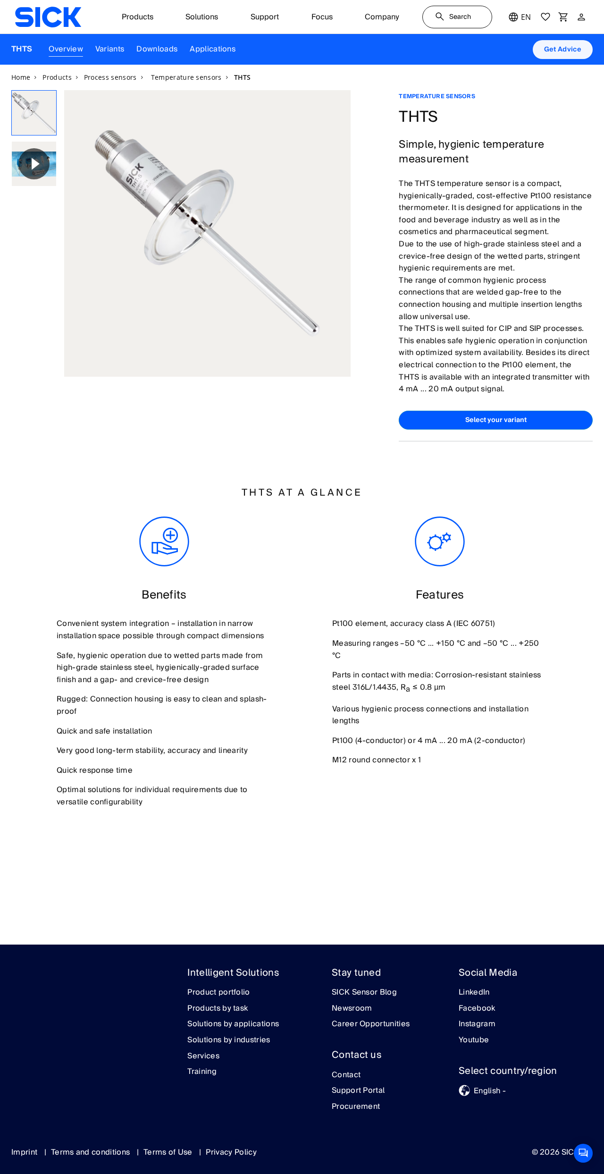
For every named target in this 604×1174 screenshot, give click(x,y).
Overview (66, 49)
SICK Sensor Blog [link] (364, 993)
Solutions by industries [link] (228, 1040)
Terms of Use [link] (168, 1152)
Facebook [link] (477, 1009)
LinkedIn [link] (474, 993)
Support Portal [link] (358, 1091)
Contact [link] (346, 1075)
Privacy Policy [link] (231, 1152)
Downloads (156, 49)
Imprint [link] (25, 1152)
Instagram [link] (477, 1024)
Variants (110, 49)
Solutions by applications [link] (233, 1024)
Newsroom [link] (352, 1009)
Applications (212, 49)
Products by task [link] (217, 1009)
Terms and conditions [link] (91, 1152)
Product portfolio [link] (218, 993)
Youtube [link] (474, 1040)
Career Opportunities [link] (371, 1024)
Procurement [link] (356, 1107)
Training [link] (202, 1072)
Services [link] (203, 1056)
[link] (48, 17)
